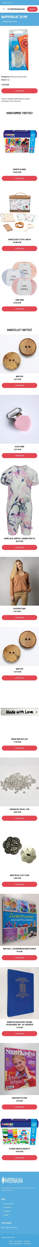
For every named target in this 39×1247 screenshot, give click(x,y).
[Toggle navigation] (3, 9)
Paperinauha (9, 1204)
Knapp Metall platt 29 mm (19, 875)
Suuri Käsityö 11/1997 (19, 1098)
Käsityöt (7, 1211)
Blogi (6, 1215)
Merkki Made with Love (19, 739)
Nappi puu (19, 376)
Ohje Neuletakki (19, 608)
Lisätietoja (19, 91)
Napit (25, 77)
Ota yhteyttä (18, 1241)
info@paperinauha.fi (7, 2)
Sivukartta (26, 1244)
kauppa (32, 9)
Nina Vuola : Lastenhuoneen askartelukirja (19, 949)
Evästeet (27, 1241)
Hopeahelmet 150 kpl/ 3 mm (19, 809)
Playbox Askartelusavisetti (19, 1149)
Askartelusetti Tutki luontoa (19, 239)
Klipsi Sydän (19, 446)
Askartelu (8, 1207)
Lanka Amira (19, 300)
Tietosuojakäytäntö (15, 1244)
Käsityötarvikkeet (16, 77)
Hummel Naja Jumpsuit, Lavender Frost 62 (19, 538)
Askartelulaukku (19, 169)
